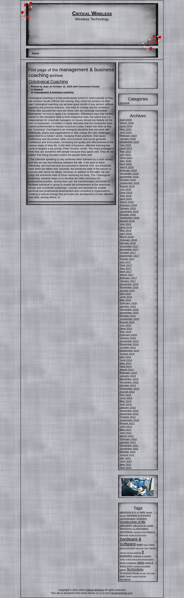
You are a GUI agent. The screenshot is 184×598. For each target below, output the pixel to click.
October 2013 (128, 385)
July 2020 (125, 154)
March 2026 (127, 122)
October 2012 (128, 416)
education (126, 525)
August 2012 (127, 423)
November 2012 (129, 413)
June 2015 (126, 328)
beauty (149, 512)
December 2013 (129, 379)
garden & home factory (138, 535)
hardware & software (130, 541)
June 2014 (126, 360)
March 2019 (127, 202)
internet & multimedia (134, 553)
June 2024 (126, 126)
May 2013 (125, 401)
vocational (125, 579)
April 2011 (126, 467)
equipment (137, 532)
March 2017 (127, 274)
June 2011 (126, 461)
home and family (127, 548)
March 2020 (127, 167)
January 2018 (128, 243)
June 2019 (126, 192)
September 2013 (129, 388)
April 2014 (126, 366)
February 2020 (128, 170)
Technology (135, 569)
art (138, 512)
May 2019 (125, 195)
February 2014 (128, 372)
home (152, 544)
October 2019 (128, 179)
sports (123, 570)
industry (152, 548)
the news (143, 573)
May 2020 (125, 160)
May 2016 (125, 300)
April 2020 (126, 164)
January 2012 (128, 442)
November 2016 (129, 287)
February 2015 (128, 334)
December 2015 (129, 309)
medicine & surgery (142, 556)
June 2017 (126, 265)
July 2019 (125, 189)
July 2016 (125, 293)
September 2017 (129, 255)
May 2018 (125, 230)
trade (122, 576)
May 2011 (125, 464)
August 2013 (127, 391)
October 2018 (128, 214)
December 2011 (129, 445)
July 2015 (125, 325)
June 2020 (126, 157)
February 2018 (128, 239)
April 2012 (126, 432)
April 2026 (126, 119)
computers (141, 518)
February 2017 (128, 277)
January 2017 (128, 281)
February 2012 (128, 439)
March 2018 (127, 236)
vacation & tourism (139, 576)
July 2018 (125, 224)
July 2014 (125, 356)
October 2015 (128, 315)
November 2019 (129, 176)
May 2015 (125, 331)
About (35, 53)
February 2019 (128, 205)
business (123, 516)
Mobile (122, 559)
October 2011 (128, 451)
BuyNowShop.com (122, 593)
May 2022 (125, 151)
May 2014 (125, 363)
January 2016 (128, 306)
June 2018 (126, 227)
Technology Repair (129, 573)
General (38, 89)
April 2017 (126, 271)
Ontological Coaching (48, 81)
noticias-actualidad (141, 566)
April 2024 (126, 132)
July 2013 (125, 394)
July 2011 (125, 458)
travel (128, 576)
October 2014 (128, 347)
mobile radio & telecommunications (140, 559)
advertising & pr (128, 512)
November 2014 (129, 344)
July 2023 (125, 145)
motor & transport (128, 563)
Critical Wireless (92, 13)
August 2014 (127, 353)
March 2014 (127, 369)
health (140, 544)
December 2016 (129, 284)
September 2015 (129, 318)
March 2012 (127, 435)
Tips (148, 573)
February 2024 (128, 135)
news (140, 562)
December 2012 (129, 410)
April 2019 (126, 198)
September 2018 (129, 217)
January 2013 (128, 407)
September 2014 (129, 350)
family (144, 532)
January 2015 (128, 337)
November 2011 (129, 448)
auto (142, 512)
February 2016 (128, 303)
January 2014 (128, 375)
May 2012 (125, 429)
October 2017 (128, 252)
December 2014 (129, 341)
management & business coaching (53, 92)
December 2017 (129, 246)
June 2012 (126, 426)
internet (123, 553)
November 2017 (129, 249)
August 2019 (127, 186)
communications (128, 518)
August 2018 (127, 220)
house (146, 548)
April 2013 (126, 404)
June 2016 (126, 296)
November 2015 (129, 312)
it (143, 552)
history (146, 545)
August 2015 (127, 322)
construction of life (132, 522)
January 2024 (128, 138)
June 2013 (126, 398)
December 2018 (129, 211)
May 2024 (125, 129)
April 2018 (126, 233)
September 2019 (129, 183)
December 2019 (129, 173)
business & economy (139, 515)
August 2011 (127, 454)
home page (140, 548)
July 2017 (125, 262)
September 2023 (129, 141)
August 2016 (127, 290)
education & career (143, 525)
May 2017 (125, 268)
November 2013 (129, 382)
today (153, 573)
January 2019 (128, 208)
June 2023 (126, 148)
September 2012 (129, 420)
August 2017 (127, 258)
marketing (126, 555)
